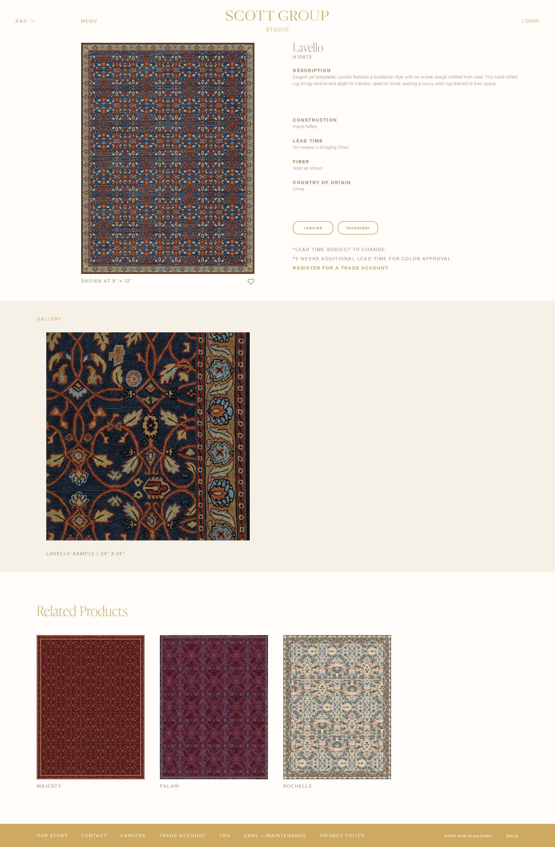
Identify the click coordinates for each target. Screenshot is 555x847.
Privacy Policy (342, 835)
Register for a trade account (340, 267)
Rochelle (297, 786)
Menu (89, 21)
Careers (133, 835)
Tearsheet (358, 227)
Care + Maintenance (275, 835)
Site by (512, 835)
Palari (170, 786)
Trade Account (182, 835)
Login (530, 21)
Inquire (313, 227)
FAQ (225, 835)
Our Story (52, 835)
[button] (250, 281)
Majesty (49, 786)
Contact (94, 835)
